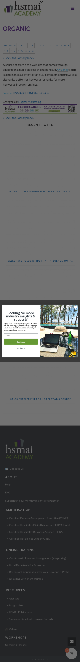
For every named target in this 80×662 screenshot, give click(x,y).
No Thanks (21, 348)
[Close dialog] (75, 307)
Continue (21, 342)
